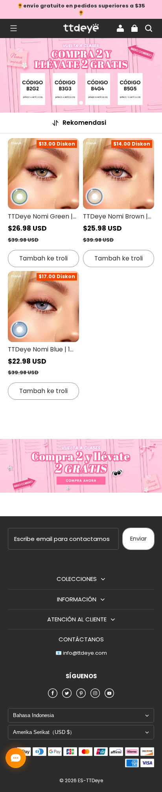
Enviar (138, 538)
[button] (13, 28)
